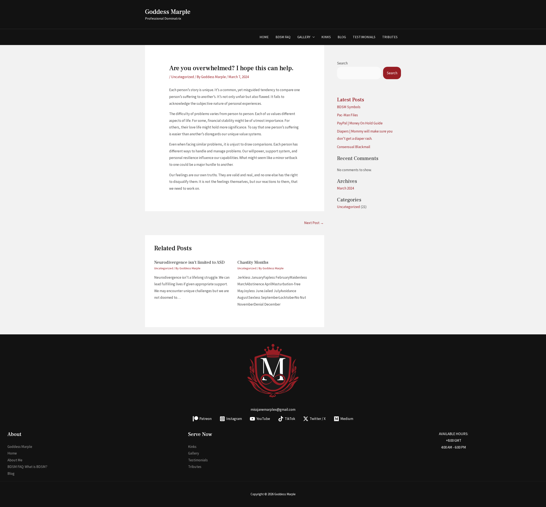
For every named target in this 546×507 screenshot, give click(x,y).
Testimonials (364, 37)
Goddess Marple (167, 12)
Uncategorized (182, 76)
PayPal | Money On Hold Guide (360, 123)
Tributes (390, 37)
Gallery (303, 37)
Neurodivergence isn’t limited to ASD (189, 262)
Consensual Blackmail (353, 146)
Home (264, 37)
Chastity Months (252, 262)
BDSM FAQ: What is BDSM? (27, 466)
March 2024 (345, 188)
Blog (342, 37)
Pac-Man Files (347, 115)
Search (342, 63)
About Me (14, 460)
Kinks (326, 37)
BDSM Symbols (348, 107)
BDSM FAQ (283, 37)
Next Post (314, 222)
